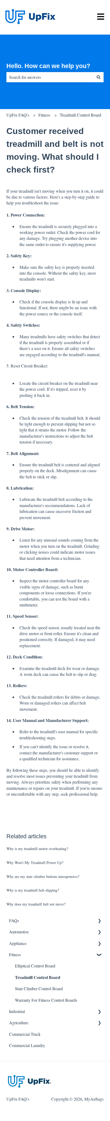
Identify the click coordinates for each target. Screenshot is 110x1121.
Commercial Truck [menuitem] (25, 1034)
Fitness (44, 115)
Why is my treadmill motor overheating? (37, 848)
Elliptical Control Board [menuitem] (35, 966)
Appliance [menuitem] (17, 943)
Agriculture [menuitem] (18, 1022)
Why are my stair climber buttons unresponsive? (42, 876)
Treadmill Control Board (80, 115)
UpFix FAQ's (17, 115)
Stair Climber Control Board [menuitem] (39, 988)
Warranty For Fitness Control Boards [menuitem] (46, 1000)
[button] (99, 920)
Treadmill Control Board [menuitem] (37, 977)
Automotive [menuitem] (19, 931)
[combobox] (49, 77)
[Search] (98, 77)
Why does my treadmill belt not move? (35, 904)
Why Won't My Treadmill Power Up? (34, 862)
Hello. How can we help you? (48, 65)
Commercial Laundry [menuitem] (27, 1045)
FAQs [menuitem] (14, 920)
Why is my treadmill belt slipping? (32, 890)
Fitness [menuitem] (15, 954)
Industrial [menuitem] (17, 1011)
